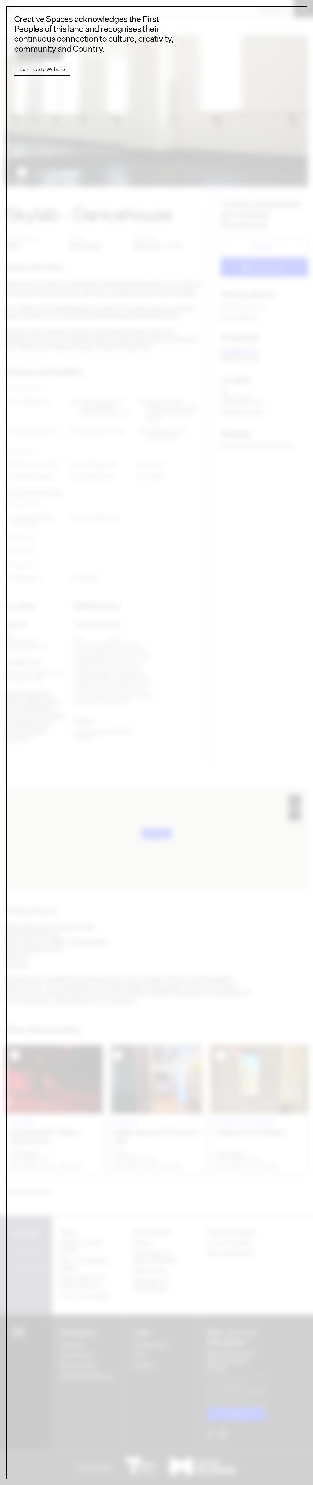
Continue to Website (42, 69)
